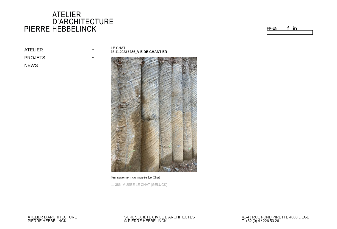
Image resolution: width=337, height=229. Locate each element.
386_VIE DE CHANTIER (148, 52)
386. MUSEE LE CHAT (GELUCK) (141, 185)
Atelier (33, 49)
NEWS (31, 65)
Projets (34, 57)
